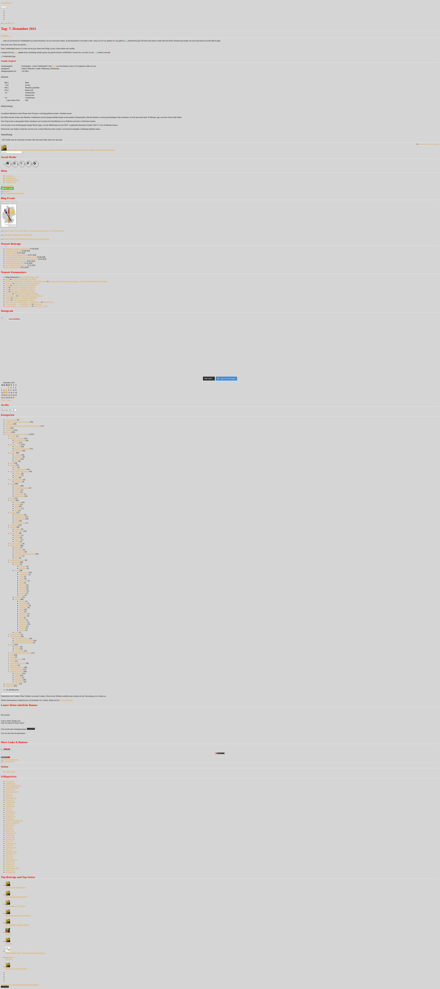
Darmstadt (9, 424)
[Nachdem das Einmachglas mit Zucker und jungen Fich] (55, 359)
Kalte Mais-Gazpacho (13, 251)
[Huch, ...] (8, 932)
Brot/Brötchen (20, 440)
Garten (10, 804)
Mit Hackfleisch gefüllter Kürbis (17, 925)
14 (7, 393)
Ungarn (22, 630)
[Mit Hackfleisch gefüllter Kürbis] (8, 923)
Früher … (6, 35)
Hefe (9, 810)
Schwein (18, 508)
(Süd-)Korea (23, 572)
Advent (28, 150)
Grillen (17, 676)
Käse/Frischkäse (16, 544)
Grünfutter (9, 430)
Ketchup (18, 475)
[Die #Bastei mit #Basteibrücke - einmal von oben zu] (384, 370)
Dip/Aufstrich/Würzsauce (19, 471)
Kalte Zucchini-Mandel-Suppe (17, 255)
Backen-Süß (66, 150)
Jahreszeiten (14, 533)
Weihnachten (436, 144)
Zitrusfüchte (19, 651)
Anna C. (9, 294)
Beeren (17, 647)
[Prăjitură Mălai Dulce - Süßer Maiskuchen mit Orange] (8, 951)
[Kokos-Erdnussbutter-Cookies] (8, 895)
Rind (16, 506)
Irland (21, 610)
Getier (8, 428)
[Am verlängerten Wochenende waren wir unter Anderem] (275, 338)
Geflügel (18, 502)
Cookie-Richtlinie (66, 700)
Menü (4, 7)
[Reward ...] (10, 957)
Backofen (18, 674)
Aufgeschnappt (11, 420)
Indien (21, 579)
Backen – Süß (15, 445)
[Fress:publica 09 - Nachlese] (8, 904)
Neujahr (18, 490)
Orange (10, 837)
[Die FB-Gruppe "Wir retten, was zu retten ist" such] (384, 340)
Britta (8, 285)
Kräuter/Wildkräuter (17, 560)
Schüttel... (9, 944)
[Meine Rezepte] (7, 186)
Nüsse (17, 649)
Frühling (18, 535)
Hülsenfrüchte (20, 519)
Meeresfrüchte (15, 634)
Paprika (10, 839)
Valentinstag (19, 494)
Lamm (17, 504)
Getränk (13, 527)
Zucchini (10, 872)
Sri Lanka (22, 591)
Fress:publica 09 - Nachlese (15, 906)
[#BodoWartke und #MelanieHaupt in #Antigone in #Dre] (165, 347)
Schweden (23, 624)
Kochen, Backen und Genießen (43, 150)
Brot (9, 794)
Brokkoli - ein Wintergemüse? (16, 969)
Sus (8, 150)
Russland (22, 587)
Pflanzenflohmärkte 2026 (15, 263)
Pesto (17, 478)
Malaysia (22, 585)
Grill (9, 808)
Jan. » (9, 400)
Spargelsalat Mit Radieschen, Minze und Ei (21, 257)
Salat (12, 655)
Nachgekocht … (49, 302)
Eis (16, 467)
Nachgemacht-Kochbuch (24, 640)
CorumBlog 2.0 (6, 3)
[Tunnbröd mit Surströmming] (8, 885)
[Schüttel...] (8, 941)
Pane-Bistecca (11, 296)
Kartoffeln (18, 457)
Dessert (12, 465)
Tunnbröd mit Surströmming (16, 887)
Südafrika (22, 568)
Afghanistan (23, 574)
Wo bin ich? (38, 304)
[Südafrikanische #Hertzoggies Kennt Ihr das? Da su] (55, 350)
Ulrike (8, 300)
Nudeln (17, 459)
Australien (18, 597)
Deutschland (23, 605)
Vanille (431, 144)
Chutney (18, 473)
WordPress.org (11, 182)
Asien (17, 570)
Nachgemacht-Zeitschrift (24, 643)
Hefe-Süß (11, 812)
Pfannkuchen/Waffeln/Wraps (20, 653)
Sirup (17, 558)
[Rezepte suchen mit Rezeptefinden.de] (8, 762)
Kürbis (10, 829)
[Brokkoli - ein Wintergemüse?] (8, 967)
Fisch (12, 498)
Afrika (17, 564)
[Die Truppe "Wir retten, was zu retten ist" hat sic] (384, 361)
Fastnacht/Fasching (22, 488)
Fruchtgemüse (20, 517)
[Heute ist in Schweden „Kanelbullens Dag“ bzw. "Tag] (275, 371)
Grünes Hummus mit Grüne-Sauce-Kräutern (22, 259)
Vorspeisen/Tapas (16, 669)
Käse (9, 827)
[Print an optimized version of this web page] (7, 189)
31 (14, 398)
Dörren (17, 548)
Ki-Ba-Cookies (11, 253)
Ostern (17, 492)
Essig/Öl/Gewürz (16, 480)
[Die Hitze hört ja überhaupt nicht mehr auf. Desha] (165, 327)
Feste (12, 484)
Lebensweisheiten (12, 684)
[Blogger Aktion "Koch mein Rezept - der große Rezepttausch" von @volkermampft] (32, 231)
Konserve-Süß (12, 823)
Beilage (13, 453)
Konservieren (15, 546)
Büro (12, 463)
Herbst (17, 537)
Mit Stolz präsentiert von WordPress (26, 985)
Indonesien (23, 581)
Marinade (18, 482)
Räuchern (18, 556)
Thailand (22, 593)
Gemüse (18, 455)
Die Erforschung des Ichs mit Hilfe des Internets (23, 426)
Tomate (10, 864)
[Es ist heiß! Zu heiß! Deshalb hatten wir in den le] (384, 328)
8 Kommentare (109, 150)
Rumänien (23, 622)
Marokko (22, 566)
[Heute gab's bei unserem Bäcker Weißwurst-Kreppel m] (275, 348)
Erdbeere (10, 802)
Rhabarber (11, 847)
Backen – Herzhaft (17, 438)
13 (4, 393)
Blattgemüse (19, 515)
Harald (8, 298)
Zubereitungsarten (16, 671)
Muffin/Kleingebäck (22, 449)
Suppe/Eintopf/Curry (17, 663)
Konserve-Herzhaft (14, 821)
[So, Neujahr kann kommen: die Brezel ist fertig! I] (384, 347)
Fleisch (12, 500)
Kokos (10, 819)
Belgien (22, 601)
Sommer (18, 539)
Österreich (23, 616)
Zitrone (10, 870)
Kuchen (17, 447)
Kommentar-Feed (12, 180)
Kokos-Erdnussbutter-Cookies (16, 897)
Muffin (10, 831)
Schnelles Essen (16, 659)
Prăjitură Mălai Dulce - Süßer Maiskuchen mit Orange (25, 953)
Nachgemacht (15, 636)
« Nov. (3, 400)
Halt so (8, 432)
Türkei (21, 595)
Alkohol (18, 529)
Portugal (22, 620)
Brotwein (9, 283)
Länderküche (15, 562)
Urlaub (10, 866)
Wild (16, 511)
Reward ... (9, 959)
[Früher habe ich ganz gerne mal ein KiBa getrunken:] (275, 330)
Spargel (10, 862)
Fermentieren (19, 552)
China (21, 577)
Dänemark (23, 603)
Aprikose (11, 784)
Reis (16, 461)
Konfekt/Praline (20, 469)
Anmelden (9, 176)
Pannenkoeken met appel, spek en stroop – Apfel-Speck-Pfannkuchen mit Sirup (78, 281)
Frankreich (23, 607)
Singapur (22, 589)
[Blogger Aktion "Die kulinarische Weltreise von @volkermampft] (25, 239)
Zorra (16, 52)
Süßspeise (13, 665)
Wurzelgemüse (20, 523)
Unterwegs (9, 686)
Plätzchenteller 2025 (13, 267)
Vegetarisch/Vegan (16, 667)
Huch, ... (9, 934)
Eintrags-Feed (11, 178)
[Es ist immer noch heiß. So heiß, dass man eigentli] (55, 329)
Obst (12, 645)
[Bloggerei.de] (5, 749)
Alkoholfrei (19, 531)
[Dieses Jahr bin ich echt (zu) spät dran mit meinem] (165, 358)
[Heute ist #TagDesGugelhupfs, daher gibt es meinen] (55, 369)
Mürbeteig (426, 144)
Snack (12, 661)
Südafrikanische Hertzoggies (16, 261)
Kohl (16, 521)
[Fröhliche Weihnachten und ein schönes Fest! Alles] (275, 356)
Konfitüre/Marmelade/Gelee (25, 554)
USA (16, 632)
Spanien (22, 628)
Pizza (17, 442)
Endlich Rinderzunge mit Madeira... (18, 915)
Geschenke (14, 525)
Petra (54, 66)
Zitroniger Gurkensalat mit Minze (18, 249)
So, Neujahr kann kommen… (16, 265)
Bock (7, 279)
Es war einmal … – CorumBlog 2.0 (18, 304)
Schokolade (11, 860)
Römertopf (18, 680)
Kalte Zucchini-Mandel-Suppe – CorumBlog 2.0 (23, 302)
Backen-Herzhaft (13, 786)
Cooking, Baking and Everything (18, 422)
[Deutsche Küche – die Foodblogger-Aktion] (9, 227)
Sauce (12, 657)
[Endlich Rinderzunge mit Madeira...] (8, 913)
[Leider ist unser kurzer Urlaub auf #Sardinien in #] (165, 338)
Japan (21, 583)
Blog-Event (12, 792)
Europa (17, 599)
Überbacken (19, 682)
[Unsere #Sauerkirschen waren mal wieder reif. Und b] (55, 338)
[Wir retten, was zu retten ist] (16, 235)
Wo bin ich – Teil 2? (41, 306)
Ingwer (10, 814)
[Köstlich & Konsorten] (10, 760)
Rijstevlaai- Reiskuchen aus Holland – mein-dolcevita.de (26, 281)
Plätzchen (421, 144)
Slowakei (22, 626)
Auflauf (13, 436)
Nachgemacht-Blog (22, 638)
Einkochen (18, 550)
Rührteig (10, 854)
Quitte (9, 845)
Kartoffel (10, 817)
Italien (21, 612)
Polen (21, 618)
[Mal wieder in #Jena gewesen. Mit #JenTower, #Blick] (165, 369)
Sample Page (10, 772)
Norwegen (23, 614)
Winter (17, 541)
